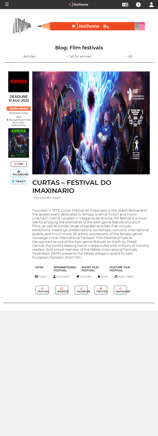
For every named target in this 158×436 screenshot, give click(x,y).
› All (129, 56)
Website (62, 291)
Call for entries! (19, 108)
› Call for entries (78, 56)
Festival (43, 291)
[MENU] (6, 4)
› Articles (28, 56)
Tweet (20, 181)
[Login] (151, 4)
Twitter (101, 291)
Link (20, 163)
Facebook (19, 174)
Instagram (121, 291)
